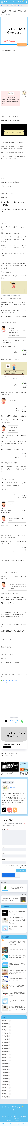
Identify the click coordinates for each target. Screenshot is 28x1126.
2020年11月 (6, 1090)
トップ (16, 1116)
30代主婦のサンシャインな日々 (13, 2)
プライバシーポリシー (13, 1118)
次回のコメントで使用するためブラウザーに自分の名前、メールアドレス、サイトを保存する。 (15, 866)
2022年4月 (5, 1042)
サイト (3, 859)
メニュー (11, 1116)
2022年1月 (5, 1051)
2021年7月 (5, 1069)
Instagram (10, 812)
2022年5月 (5, 1039)
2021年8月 (5, 1066)
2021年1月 (5, 1084)
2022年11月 (6, 1030)
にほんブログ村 (5, 682)
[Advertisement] (14, 72)
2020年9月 (5, 1097)
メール (4, 853)
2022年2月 (5, 1048)
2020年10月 (6, 1093)
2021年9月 (5, 1063)
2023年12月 (6, 1020)
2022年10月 (6, 1033)
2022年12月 (6, 1026)
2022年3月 (5, 1045)
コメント (5, 829)
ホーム (4, 1116)
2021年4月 (5, 1078)
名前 (3, 847)
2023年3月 (5, 1023)
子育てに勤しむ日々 (13, 753)
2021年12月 (6, 1054)
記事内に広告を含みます (8, 50)
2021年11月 (6, 1057)
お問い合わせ (23, 1116)
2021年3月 (5, 1081)
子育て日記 (9, 755)
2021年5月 (5, 1075)
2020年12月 (6, 1087)
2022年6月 (5, 1036)
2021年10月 (6, 1060)
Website (14, 812)
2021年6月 (5, 1072)
